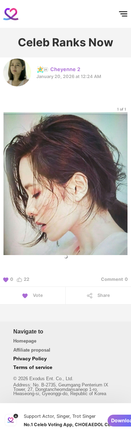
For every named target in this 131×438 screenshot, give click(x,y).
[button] (65, 256)
